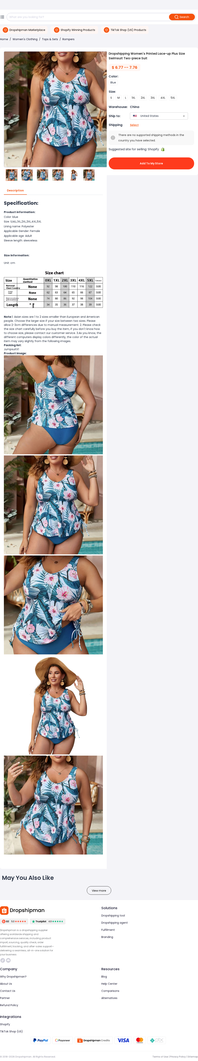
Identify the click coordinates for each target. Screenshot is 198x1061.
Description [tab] (15, 190)
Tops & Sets (50, 39)
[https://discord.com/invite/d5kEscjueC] (8, 960)
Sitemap (193, 1056)
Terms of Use (160, 1056)
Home (4, 39)
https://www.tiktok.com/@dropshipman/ (3, 960)
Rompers (68, 39)
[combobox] (153, 116)
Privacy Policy (178, 1056)
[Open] (184, 116)
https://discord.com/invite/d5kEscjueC (9, 960)
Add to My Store (151, 163)
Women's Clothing (25, 39)
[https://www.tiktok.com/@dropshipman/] (2, 960)
